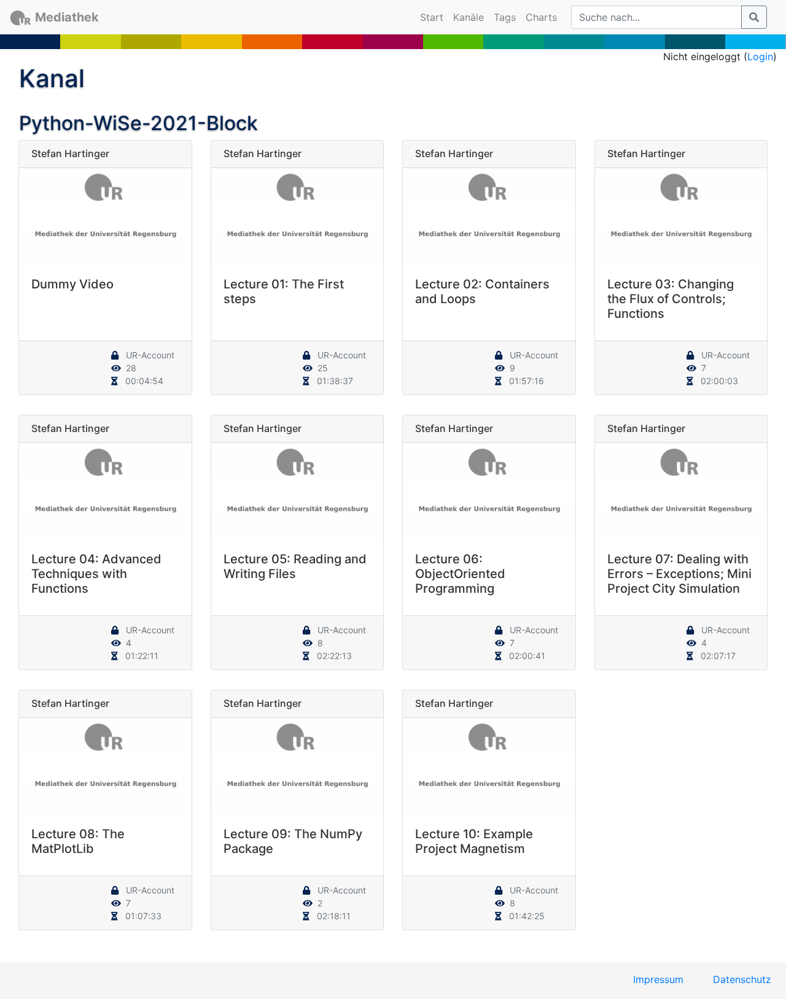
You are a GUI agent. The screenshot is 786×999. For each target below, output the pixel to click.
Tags (505, 17)
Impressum (658, 979)
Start (434, 16)
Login (760, 56)
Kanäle (468, 17)
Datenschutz (742, 979)
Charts (541, 17)
